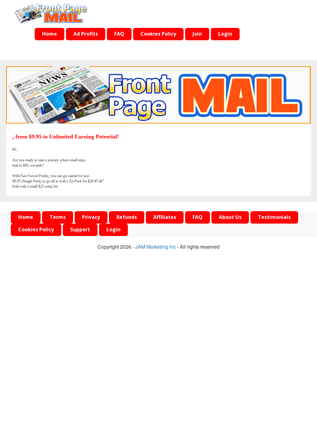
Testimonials (274, 217)
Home (49, 34)
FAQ (119, 34)
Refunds (126, 217)
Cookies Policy (158, 34)
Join (197, 34)
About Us (230, 217)
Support (80, 229)
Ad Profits (85, 34)
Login (225, 34)
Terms (58, 217)
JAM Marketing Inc (155, 246)
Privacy (91, 217)
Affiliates (164, 217)
